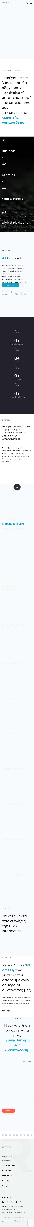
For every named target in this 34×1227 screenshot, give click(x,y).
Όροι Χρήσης (19, 1206)
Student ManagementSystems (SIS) (13, 626)
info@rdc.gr (6, 1161)
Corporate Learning (12, 663)
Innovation (7, 1176)
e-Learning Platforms (13, 698)
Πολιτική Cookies (7, 1206)
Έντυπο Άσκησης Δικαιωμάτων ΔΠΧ (13, 1212)
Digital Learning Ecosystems (10, 588)
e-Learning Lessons (12, 839)
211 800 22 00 (9, 1165)
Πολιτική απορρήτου (8, 1209)
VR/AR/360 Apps (11, 874)
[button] (31, 3)
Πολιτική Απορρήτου (22, 1115)
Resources (7, 1181)
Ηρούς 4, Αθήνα (8, 1157)
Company (6, 1186)
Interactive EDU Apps (13, 804)
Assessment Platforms (14, 733)
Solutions (6, 1170)
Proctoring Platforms (13, 768)
